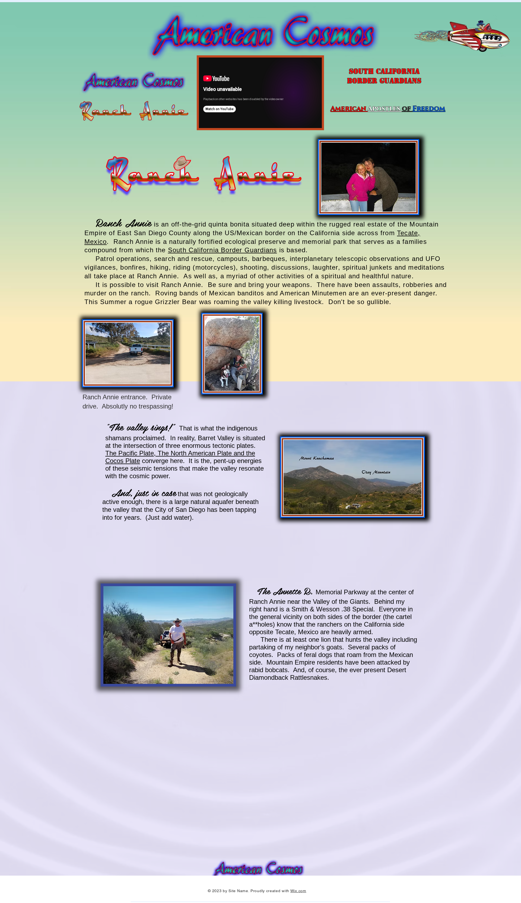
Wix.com (298, 891)
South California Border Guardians (222, 250)
